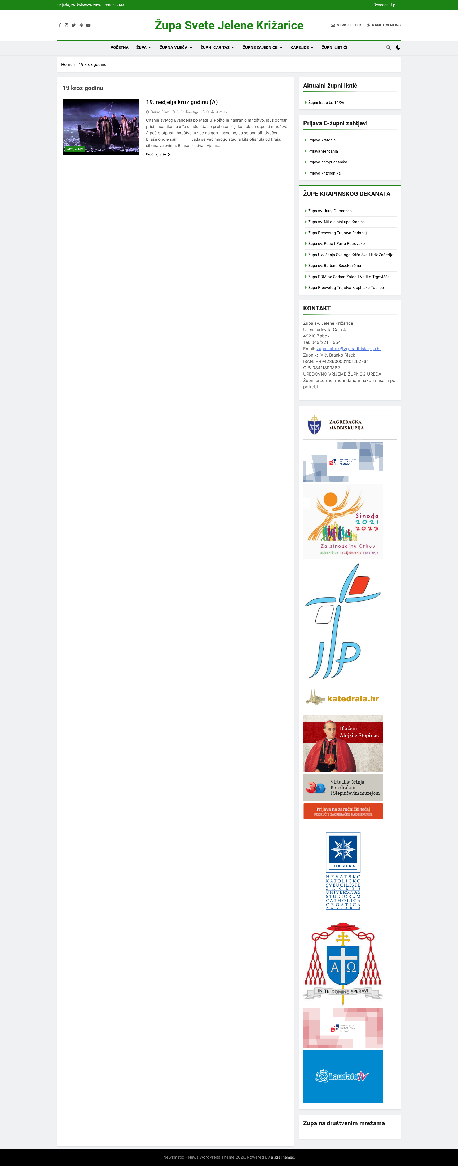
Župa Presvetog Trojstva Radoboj (337, 232)
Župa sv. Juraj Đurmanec (330, 210)
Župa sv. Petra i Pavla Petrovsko (336, 243)
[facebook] (60, 25)
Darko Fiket (160, 111)
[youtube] (88, 25)
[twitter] (73, 25)
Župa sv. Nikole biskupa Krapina (336, 222)
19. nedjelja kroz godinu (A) (182, 102)
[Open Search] (388, 47)
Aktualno (75, 149)
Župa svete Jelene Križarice (229, 25)
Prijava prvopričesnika (327, 162)
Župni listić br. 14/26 (326, 102)
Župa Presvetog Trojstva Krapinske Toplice (346, 287)
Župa (141, 47)
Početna (120, 47)
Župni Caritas (215, 47)
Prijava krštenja (322, 140)
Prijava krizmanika (324, 173)
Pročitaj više (156, 154)
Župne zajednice (260, 47)
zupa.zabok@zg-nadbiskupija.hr (348, 348)
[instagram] (66, 25)
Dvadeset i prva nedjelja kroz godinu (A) (382, 5)
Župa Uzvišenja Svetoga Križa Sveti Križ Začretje (350, 254)
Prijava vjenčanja (323, 151)
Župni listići (334, 47)
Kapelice (299, 47)
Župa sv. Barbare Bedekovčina (334, 265)
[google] (80, 25)
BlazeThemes (282, 1157)
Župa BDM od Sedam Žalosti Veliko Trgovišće (349, 276)
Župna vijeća (173, 47)
